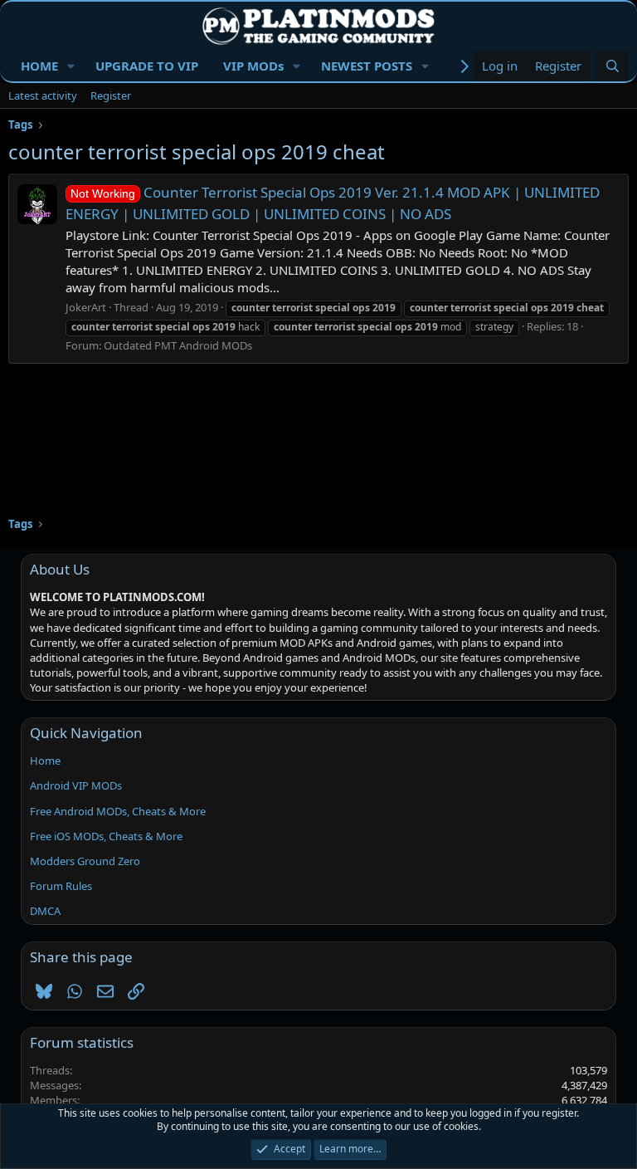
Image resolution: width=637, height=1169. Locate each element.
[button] (71, 66)
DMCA (45, 910)
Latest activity (42, 95)
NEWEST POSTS (366, 65)
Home (45, 760)
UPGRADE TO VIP (146, 65)
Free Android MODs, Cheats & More (118, 811)
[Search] (612, 66)
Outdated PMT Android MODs (178, 345)
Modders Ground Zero (85, 861)
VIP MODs (253, 65)
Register (110, 95)
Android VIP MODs (76, 785)
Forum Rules (61, 885)
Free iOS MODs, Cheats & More (106, 836)
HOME (39, 65)
